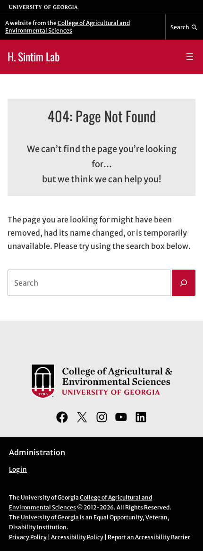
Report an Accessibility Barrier (149, 537)
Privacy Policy (28, 537)
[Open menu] (189, 56)
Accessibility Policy (77, 537)
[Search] (183, 283)
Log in (18, 470)
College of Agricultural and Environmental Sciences (67, 26)
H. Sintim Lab (33, 56)
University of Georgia (50, 517)
